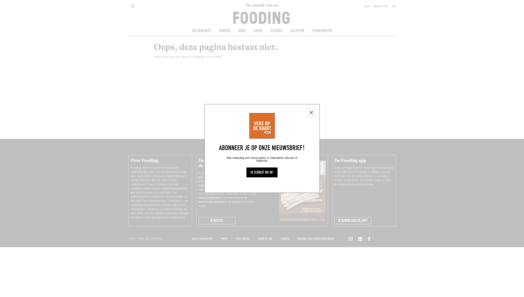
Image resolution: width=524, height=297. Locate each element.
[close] (311, 112)
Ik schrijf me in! (262, 172)
